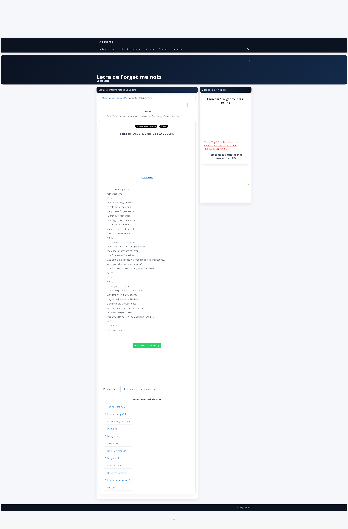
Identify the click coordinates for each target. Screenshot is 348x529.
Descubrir (149, 48)
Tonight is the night (116, 406)
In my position (114, 465)
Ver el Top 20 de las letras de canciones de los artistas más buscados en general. (220, 145)
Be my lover (113, 436)
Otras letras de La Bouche (147, 399)
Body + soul (113, 458)
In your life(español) (116, 414)
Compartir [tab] (130, 388)
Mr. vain (111, 487)
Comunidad (177, 48)
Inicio (104, 97)
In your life (112, 428)
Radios (102, 48)
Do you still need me (117, 472)
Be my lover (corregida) (118, 421)
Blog (113, 48)
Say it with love (114, 443)
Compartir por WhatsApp (148, 345)
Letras (112, 97)
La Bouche (122, 97)
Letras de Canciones (130, 48)
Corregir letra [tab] (149, 388)
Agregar (163, 48)
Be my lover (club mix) (117, 450)
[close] (174, 518)
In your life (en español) (118, 480)
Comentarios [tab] (111, 388)
